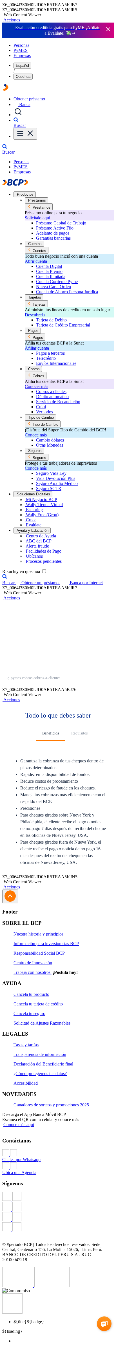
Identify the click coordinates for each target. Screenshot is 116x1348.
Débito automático (52, 396)
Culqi (41, 406)
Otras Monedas (49, 445)
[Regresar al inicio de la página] (10, 896)
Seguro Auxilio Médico (57, 483)
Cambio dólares (50, 440)
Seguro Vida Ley (51, 473)
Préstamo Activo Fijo (54, 228)
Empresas (22, 55)
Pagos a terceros (50, 353)
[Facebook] (58, 1197)
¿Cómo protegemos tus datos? (40, 1073)
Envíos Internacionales (56, 363)
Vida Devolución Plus (55, 478)
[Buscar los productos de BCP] (18, 114)
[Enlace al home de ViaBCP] (5, 89)
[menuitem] (64, 1340)
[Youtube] (58, 1217)
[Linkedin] (58, 1227)
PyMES (21, 50)
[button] (11, 19)
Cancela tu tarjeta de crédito (38, 1003)
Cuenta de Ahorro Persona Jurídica (67, 291)
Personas (21, 45)
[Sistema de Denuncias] (18, 1285)
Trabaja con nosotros (33, 972)
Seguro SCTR (48, 488)
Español (22, 65)
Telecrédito (46, 358)
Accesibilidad (26, 1083)
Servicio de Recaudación (58, 401)
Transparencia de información (40, 1054)
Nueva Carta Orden (53, 286)
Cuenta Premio (49, 271)
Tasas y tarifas (26, 1044)
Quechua (23, 76)
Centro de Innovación (33, 962)
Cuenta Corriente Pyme (57, 281)
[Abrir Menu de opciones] (25, 134)
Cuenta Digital (49, 266)
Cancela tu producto (31, 994)
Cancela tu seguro (29, 1013)
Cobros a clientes (51, 391)
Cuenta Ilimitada (50, 276)
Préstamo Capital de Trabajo (61, 222)
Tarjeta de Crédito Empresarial (63, 325)
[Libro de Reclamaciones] (52, 1285)
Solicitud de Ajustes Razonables (42, 1023)
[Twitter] (58, 1207)
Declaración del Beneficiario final (43, 1064)
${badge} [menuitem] (29, 1321)
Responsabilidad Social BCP (39, 953)
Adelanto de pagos (52, 233)
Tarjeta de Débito (51, 319)
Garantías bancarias (53, 238)
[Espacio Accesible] (12, 1312)
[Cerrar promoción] (108, 30)
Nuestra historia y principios (38, 934)
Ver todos (44, 411)
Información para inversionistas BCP (46, 943)
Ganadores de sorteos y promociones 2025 (51, 1104)
